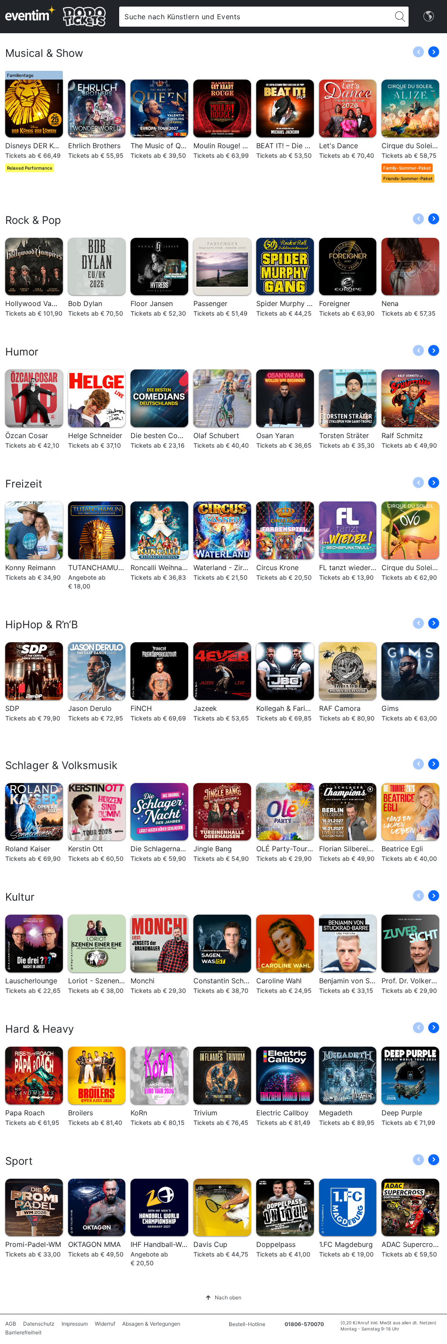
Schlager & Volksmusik (61, 765)
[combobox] (255, 17)
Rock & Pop (33, 220)
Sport (19, 1161)
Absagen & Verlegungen (151, 1323)
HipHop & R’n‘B (41, 624)
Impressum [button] (75, 1323)
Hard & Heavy (39, 1029)
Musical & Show (44, 53)
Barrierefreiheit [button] (23, 1332)
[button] (433, 51)
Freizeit (23, 483)
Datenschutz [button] (39, 1323)
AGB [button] (10, 1323)
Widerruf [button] (105, 1323)
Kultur (19, 897)
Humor (21, 351)
